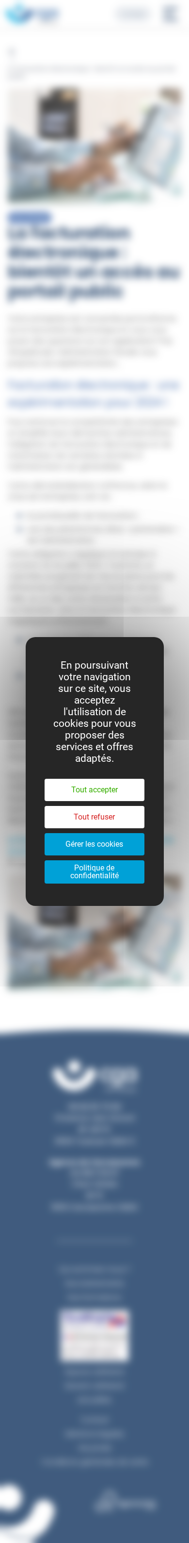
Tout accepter (94, 789)
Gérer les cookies (94, 844)
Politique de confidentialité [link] (94, 871)
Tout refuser (94, 816)
